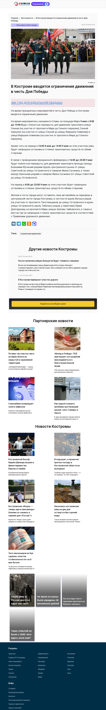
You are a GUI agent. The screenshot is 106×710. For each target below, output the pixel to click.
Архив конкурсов (14, 665)
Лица (69, 673)
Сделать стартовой (14, 708)
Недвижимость (43, 654)
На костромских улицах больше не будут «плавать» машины (48, 261)
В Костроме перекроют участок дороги (38, 280)
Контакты (11, 696)
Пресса (10, 669)
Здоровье (70, 661)
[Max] (34, 224)
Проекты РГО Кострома (16, 658)
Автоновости (27, 18)
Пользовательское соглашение (19, 700)
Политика (70, 658)
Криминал (41, 665)
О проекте (11, 688)
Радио (40, 677)
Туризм (11, 673)
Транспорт (12, 654)
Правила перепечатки (16, 704)
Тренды (40, 673)
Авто (69, 669)
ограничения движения (30, 234)
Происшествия (43, 658)
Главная (14, 18)
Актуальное (12, 677)
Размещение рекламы (16, 692)
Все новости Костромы (27, 25)
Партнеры (41, 661)
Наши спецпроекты (15, 661)
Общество (41, 669)
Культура (70, 665)
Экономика (71, 654)
